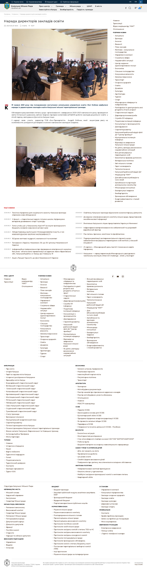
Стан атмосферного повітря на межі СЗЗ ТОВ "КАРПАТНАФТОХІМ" (106, 439)
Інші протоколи (60, 552)
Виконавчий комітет (14, 510)
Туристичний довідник (15, 463)
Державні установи (109, 504)
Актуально (119, 36)
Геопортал (82, 387)
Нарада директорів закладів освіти (33, 14)
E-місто (98, 6)
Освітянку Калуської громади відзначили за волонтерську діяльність (113, 213)
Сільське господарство (124, 71)
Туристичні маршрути (15, 455)
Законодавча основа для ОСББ (91, 413)
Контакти (10, 466)
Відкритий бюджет (62, 500)
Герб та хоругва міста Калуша (18, 374)
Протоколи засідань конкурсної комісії (70, 535)
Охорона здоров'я (123, 83)
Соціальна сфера (122, 58)
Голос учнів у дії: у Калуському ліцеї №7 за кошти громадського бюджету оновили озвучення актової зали (39, 227)
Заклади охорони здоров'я (112, 495)
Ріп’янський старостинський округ (20, 400)
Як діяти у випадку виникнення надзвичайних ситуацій (128, 149)
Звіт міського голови (123, 163)
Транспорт (119, 80)
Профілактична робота (87, 454)
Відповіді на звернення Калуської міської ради (125, 144)
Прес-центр (44, 6)
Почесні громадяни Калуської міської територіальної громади (33, 428)
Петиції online (107, 531)
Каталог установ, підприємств (90, 369)
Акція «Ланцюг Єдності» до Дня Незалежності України (35, 258)
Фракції (9, 527)
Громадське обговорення (126, 196)
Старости (10, 533)
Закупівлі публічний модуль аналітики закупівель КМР (74, 494)
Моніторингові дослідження (90, 436)
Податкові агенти (13, 460)
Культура (119, 91)
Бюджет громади (61, 490)
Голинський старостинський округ (21, 389)
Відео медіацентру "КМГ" (124, 26)
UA (130, 2)
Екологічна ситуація (86, 433)
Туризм (118, 97)
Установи (10, 548)
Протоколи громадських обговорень (69, 541)
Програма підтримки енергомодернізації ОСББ (98, 418)
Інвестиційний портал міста (89, 374)
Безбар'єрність (67, 10)
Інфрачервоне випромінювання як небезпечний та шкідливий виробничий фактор (110, 229)
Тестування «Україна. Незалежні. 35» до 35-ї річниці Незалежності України (40, 244)
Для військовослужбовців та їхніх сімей (127, 179)
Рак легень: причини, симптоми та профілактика (104, 234)
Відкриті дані (52, 2)
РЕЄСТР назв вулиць (86, 404)
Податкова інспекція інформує (128, 121)
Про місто (10, 369)
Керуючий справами (14, 495)
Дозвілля (119, 88)
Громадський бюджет (63, 498)
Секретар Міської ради (16, 501)
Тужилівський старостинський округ (21, 411)
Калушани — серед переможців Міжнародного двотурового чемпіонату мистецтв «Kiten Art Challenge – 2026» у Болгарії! (109, 255)
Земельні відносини (123, 77)
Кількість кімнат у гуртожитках (90, 472)
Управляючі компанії (124, 55)
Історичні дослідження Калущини (20, 377)
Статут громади (12, 414)
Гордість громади (85, 10)
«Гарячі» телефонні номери (113, 534)
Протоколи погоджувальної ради (68, 538)
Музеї (8, 449)
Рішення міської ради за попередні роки (71, 554)
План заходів (120, 47)
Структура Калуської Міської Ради (18, 486)
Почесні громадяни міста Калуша (20, 426)
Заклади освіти (107, 498)
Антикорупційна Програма (17, 434)
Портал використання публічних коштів (70, 503)
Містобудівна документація (89, 389)
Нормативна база (35, 2)
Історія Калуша (12, 372)
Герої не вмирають (123, 166)
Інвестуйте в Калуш (48, 10)
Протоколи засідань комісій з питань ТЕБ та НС (74, 529)
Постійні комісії (12, 530)
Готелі (8, 457)
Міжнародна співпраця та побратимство (126, 104)
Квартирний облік (85, 477)
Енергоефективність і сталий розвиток (127, 200)
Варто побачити (13, 452)
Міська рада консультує (125, 188)
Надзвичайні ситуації (124, 61)
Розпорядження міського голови (68, 515)
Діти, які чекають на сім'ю (88, 451)
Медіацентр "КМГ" (123, 175)
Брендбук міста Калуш (15, 380)
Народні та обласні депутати (18, 536)
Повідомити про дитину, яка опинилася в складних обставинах (104, 462)
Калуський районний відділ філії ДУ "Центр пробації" (129, 134)
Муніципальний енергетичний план (21, 420)
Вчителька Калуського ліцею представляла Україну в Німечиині (110, 223)
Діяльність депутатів (14, 524)
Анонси (118, 41)
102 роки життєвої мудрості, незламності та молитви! (34, 239)
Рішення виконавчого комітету (67, 512)
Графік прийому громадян (112, 516)
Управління (11, 542)
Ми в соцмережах (108, 522)
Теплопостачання (122, 169)
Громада (60, 6)
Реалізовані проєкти (86, 372)
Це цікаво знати (84, 457)
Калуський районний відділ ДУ (128, 172)
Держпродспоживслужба (126, 115)
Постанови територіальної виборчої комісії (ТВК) (72, 548)
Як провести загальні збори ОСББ (92, 421)
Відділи (9, 545)
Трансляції (117, 23)
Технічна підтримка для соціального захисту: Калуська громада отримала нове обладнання (39, 214)
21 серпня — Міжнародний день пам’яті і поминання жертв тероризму (109, 248)
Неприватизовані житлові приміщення (94, 469)
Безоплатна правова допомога (128, 158)
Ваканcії (118, 44)
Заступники (11, 498)
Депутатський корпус (15, 522)
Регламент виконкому (15, 507)
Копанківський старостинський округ (22, 392)
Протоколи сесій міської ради (66, 527)
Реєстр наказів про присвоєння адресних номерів (99, 392)
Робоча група (83, 442)
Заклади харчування (15, 469)
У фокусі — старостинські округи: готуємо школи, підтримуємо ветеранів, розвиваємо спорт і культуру (38, 220)
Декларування (121, 127)
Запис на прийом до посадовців (115, 519)
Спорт (117, 100)
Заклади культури (108, 501)
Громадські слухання (15, 417)
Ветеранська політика (124, 161)
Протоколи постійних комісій (66, 524)
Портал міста (18, 2)
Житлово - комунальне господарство (124, 51)
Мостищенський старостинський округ (22, 397)
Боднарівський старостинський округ (22, 383)
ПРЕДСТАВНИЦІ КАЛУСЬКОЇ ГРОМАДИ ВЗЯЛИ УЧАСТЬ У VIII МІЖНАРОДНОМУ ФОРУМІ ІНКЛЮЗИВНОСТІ (38, 233)
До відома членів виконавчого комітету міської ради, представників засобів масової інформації (112, 218)
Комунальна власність (124, 74)
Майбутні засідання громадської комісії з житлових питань (103, 474)
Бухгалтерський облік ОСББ (89, 416)
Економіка (119, 68)
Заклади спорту (108, 507)
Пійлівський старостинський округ (20, 403)
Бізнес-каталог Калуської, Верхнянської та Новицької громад (32, 431)
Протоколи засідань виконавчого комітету (72, 532)
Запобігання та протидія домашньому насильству (125, 184)
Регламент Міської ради (16, 516)
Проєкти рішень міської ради (66, 518)
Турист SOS (11, 472)
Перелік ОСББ (84, 410)
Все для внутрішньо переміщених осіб (123, 154)
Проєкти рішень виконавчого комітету (70, 521)
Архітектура (120, 94)
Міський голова (12, 493)
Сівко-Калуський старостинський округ (22, 406)
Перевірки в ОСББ (85, 424)
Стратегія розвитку (123, 130)
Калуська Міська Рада (22, 7)
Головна (7, 14)
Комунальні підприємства (112, 493)
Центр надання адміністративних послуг (125, 64)
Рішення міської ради (63, 510)
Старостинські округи (124, 113)
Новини (15, 14)
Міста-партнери (13, 437)
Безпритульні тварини (124, 191)
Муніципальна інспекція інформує (125, 139)
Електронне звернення (111, 528)
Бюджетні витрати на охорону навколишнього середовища (103, 445)
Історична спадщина (15, 446)
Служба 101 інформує (124, 118)
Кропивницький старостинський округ (22, 394)
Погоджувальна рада (15, 519)
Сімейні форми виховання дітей (91, 460)
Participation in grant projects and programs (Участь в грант (129, 109)
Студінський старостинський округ (21, 408)
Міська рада (75, 6)
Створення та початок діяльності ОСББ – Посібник (99, 427)
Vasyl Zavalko (139, 564)
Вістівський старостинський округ (20, 386)
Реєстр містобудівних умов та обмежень (95, 395)
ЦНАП (89, 6)
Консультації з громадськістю (127, 124)
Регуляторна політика (87, 377)
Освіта (117, 86)
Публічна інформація (70, 2)
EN (136, 2)
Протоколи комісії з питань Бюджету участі (72, 544)
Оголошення (118, 29)
